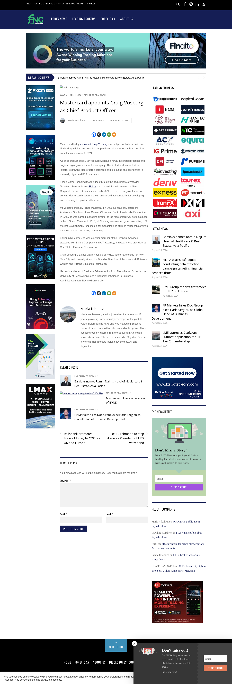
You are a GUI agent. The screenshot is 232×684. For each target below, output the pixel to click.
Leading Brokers (84, 19)
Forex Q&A (108, 19)
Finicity (92, 186)
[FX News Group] (35, 24)
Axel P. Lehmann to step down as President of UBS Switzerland (127, 438)
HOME (67, 662)
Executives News (70, 94)
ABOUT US (99, 662)
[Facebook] (94, 134)
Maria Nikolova (76, 120)
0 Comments (97, 120)
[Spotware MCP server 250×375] (40, 328)
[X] (99, 134)
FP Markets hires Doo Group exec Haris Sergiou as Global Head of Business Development (177, 311)
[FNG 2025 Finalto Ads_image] (116, 67)
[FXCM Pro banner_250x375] (40, 129)
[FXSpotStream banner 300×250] (177, 396)
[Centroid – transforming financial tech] (40, 179)
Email (109, 514)
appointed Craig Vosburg (93, 144)
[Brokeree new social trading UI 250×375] (40, 378)
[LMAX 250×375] (40, 427)
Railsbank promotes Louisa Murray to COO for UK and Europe (80, 438)
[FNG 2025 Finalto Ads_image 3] (40, 228)
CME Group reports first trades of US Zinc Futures (184, 289)
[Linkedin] (104, 134)
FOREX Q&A (82, 662)
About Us (126, 19)
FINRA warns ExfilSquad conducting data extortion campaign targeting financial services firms (177, 266)
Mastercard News (95, 94)
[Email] (109, 134)
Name (63, 514)
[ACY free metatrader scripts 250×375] (40, 278)
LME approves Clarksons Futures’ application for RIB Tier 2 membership (182, 337)
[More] (114, 134)
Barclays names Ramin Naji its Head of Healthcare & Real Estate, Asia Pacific (101, 77)
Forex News (59, 19)
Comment (65, 480)
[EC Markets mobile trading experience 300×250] (177, 620)
